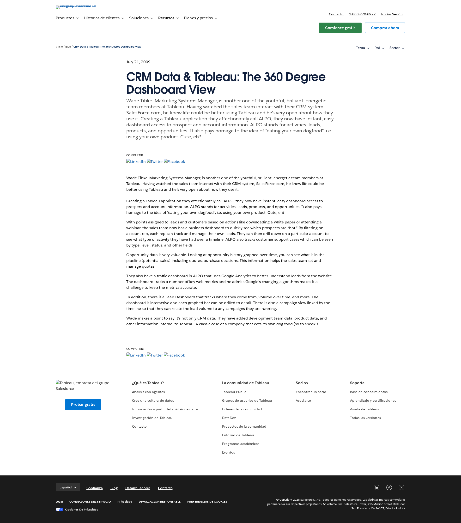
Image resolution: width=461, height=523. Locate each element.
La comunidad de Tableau (245, 382)
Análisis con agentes (148, 392)
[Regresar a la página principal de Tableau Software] (76, 5)
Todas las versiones (365, 418)
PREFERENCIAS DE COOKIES (207, 501)
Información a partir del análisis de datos (165, 409)
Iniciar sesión (392, 14)
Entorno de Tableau (238, 435)
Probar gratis (83, 404)
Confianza (94, 488)
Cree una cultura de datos (153, 400)
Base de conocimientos (368, 392)
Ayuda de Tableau (364, 409)
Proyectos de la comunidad (244, 426)
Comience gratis (340, 27)
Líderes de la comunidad (242, 409)
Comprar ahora (385, 27)
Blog (68, 47)
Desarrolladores (137, 488)
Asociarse (303, 400)
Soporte (357, 382)
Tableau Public (234, 392)
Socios (302, 382)
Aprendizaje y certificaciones (373, 400)
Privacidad (124, 501)
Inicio (59, 47)
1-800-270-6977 (362, 14)
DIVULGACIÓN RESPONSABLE (160, 501)
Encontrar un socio (311, 392)
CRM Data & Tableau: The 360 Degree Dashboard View (107, 47)
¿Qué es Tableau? (148, 382)
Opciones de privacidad (82, 509)
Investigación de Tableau (152, 418)
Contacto (336, 14)
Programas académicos (240, 444)
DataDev (229, 418)
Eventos (228, 452)
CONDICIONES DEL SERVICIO (90, 501)
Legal (59, 501)
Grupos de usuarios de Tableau (247, 400)
